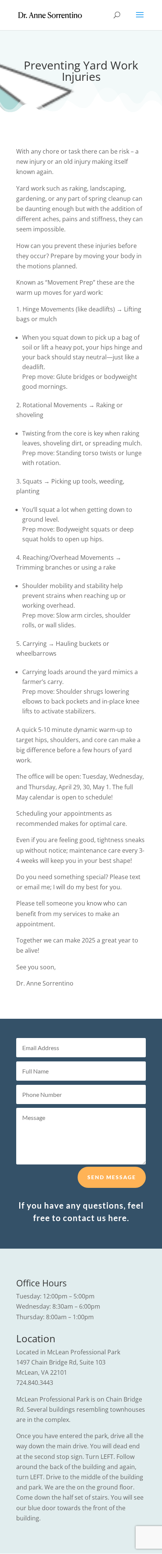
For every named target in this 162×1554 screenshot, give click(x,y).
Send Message (111, 1177)
